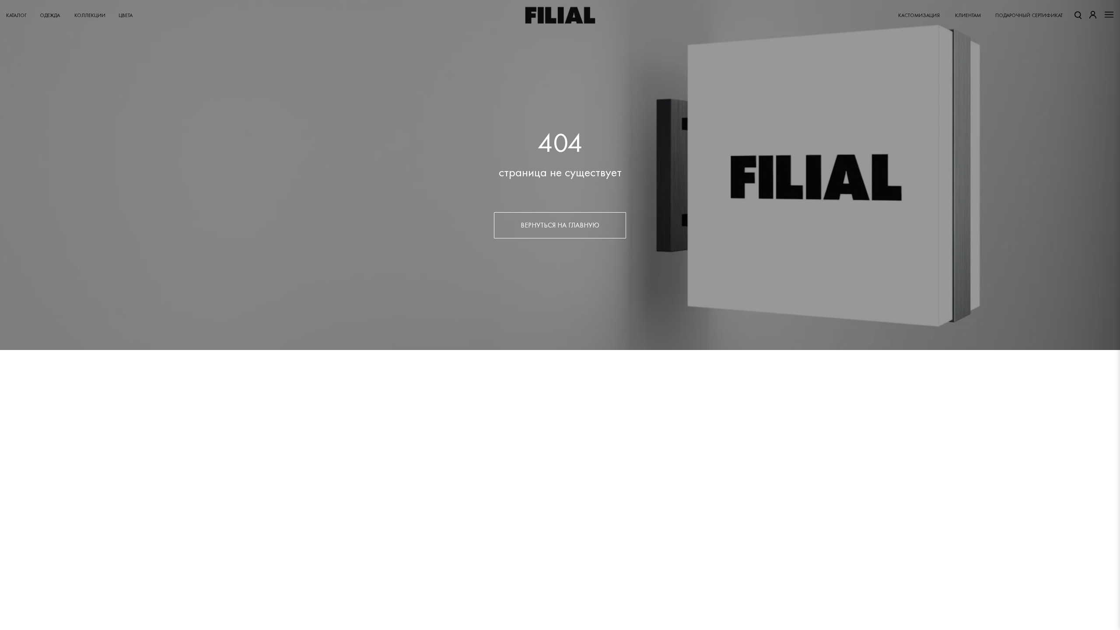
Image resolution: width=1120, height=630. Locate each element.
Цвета (126, 15)
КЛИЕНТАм (968, 15)
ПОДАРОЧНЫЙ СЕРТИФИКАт (1029, 15)
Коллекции (89, 15)
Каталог (16, 15)
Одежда (50, 15)
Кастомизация (919, 15)
